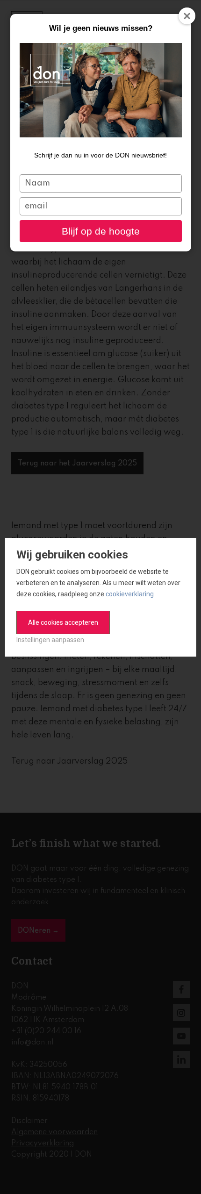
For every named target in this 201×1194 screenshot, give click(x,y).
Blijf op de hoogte (101, 231)
